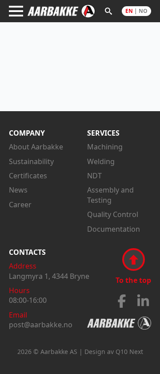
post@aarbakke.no (40, 325)
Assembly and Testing (110, 195)
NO (143, 11)
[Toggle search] (108, 11)
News (18, 190)
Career (20, 204)
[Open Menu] (16, 11)
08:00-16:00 (28, 300)
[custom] (122, 301)
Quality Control (112, 214)
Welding (101, 161)
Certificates (28, 176)
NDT (94, 176)
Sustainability (31, 161)
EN (129, 11)
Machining (105, 147)
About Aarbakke (36, 147)
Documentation (113, 229)
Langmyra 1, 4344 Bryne (49, 276)
